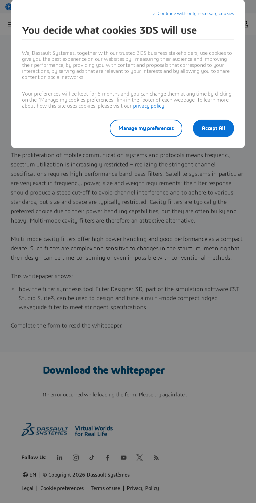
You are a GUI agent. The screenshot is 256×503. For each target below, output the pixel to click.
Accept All (213, 128)
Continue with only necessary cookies (196, 13)
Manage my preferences (146, 128)
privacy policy (148, 106)
